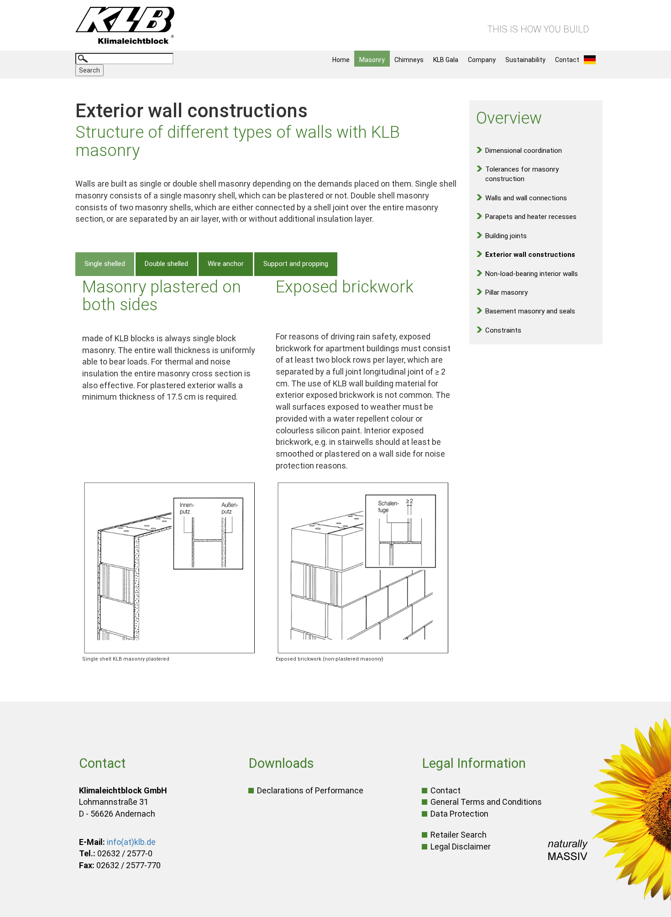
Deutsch (592, 59)
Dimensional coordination (523, 150)
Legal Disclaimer (460, 846)
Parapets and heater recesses (531, 217)
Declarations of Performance (310, 790)
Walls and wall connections (526, 198)
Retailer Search (458, 834)
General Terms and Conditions (486, 802)
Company (482, 59)
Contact (567, 59)
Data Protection (459, 813)
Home (341, 59)
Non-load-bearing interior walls (531, 274)
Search (89, 70)
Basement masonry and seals (530, 311)
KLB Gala (445, 59)
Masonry (372, 59)
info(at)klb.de (131, 842)
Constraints (503, 330)
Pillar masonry (506, 292)
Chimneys (409, 59)
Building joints (506, 236)
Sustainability (525, 59)
